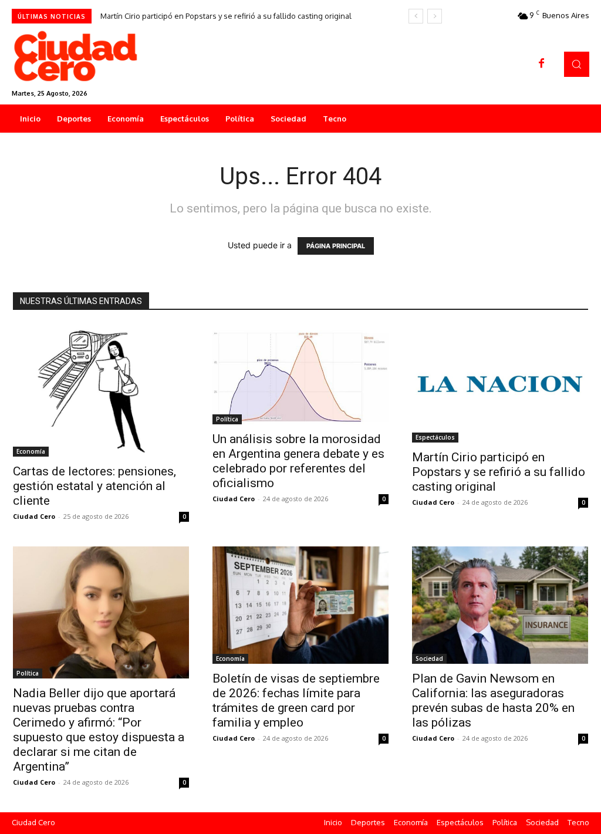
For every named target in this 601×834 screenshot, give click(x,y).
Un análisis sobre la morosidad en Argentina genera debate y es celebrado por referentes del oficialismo (298, 461)
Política (227, 419)
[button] (576, 64)
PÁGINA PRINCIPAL (335, 246)
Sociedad (429, 658)
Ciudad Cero (34, 516)
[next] (434, 16)
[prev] (415, 16)
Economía (30, 451)
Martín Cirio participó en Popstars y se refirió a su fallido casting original (226, 16)
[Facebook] (541, 64)
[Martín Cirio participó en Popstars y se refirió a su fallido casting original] (500, 384)
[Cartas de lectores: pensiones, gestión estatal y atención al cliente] (101, 390)
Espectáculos (435, 437)
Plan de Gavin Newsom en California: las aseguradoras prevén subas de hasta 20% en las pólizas (493, 700)
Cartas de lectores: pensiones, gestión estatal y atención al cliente (94, 486)
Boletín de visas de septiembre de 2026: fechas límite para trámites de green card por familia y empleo (296, 700)
